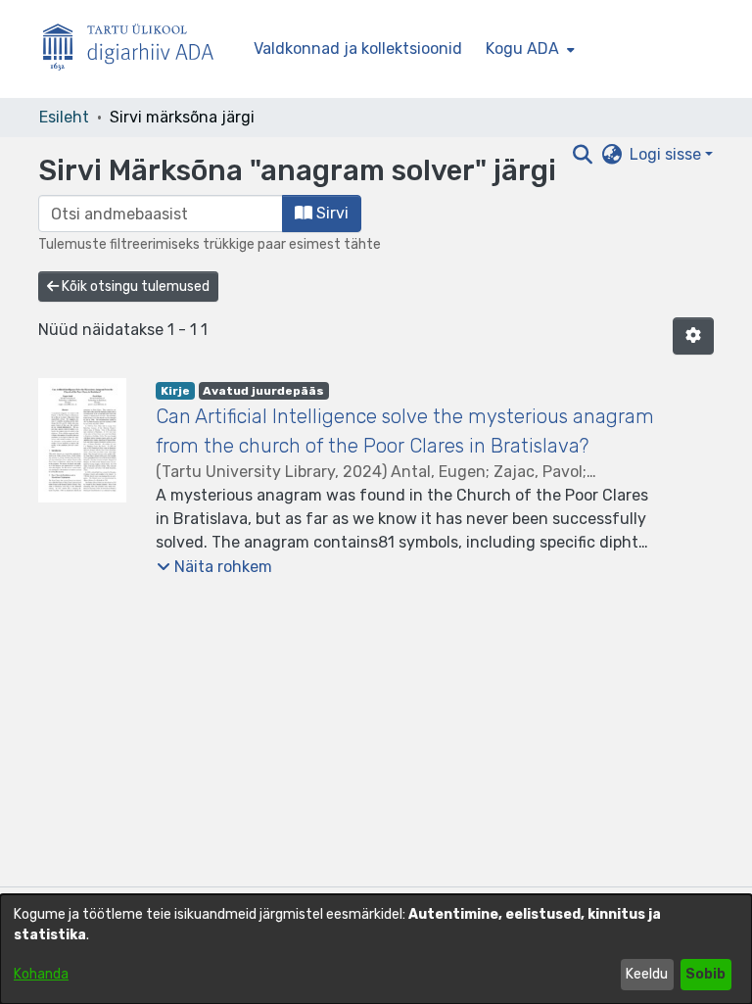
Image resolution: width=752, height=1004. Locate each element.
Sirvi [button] (330, 213)
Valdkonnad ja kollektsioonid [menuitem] (358, 48)
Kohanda (41, 974)
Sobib (705, 974)
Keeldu (647, 974)
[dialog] (376, 949)
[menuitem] (528, 49)
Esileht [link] (64, 117)
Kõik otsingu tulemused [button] (134, 286)
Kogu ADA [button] (522, 48)
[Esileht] (136, 49)
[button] (693, 336)
